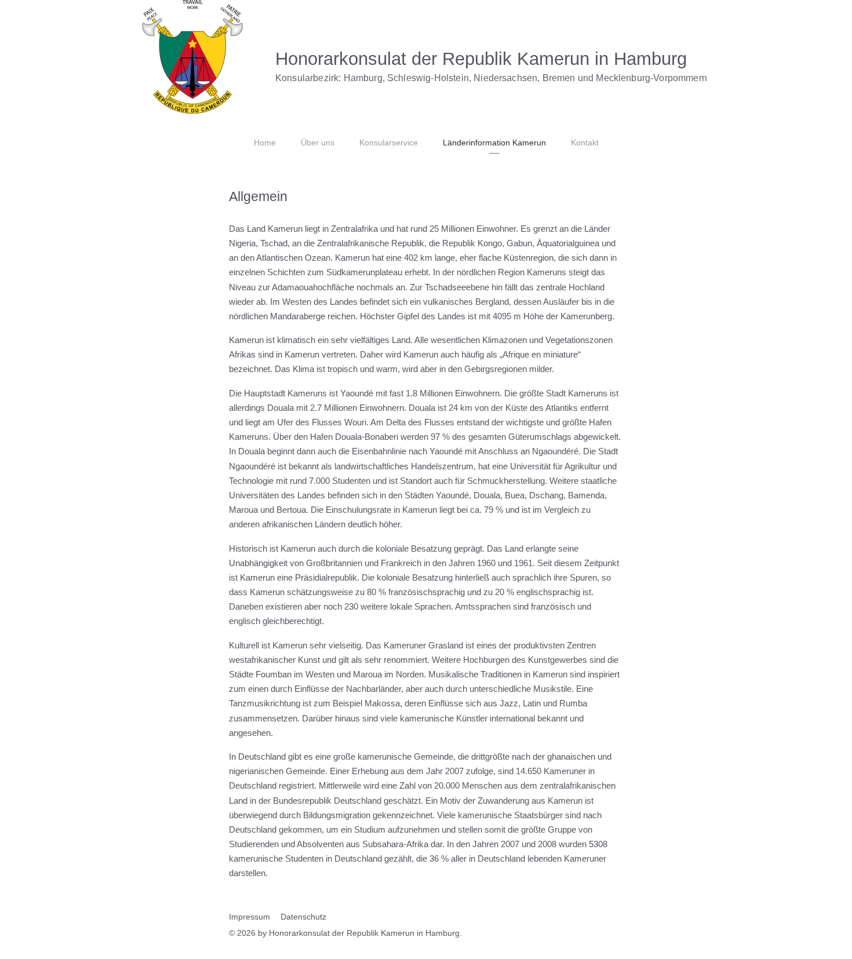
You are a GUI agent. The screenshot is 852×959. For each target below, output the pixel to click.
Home (265, 142)
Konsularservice (388, 142)
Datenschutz (303, 916)
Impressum (249, 916)
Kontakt (585, 142)
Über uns (317, 142)
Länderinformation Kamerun (494, 142)
